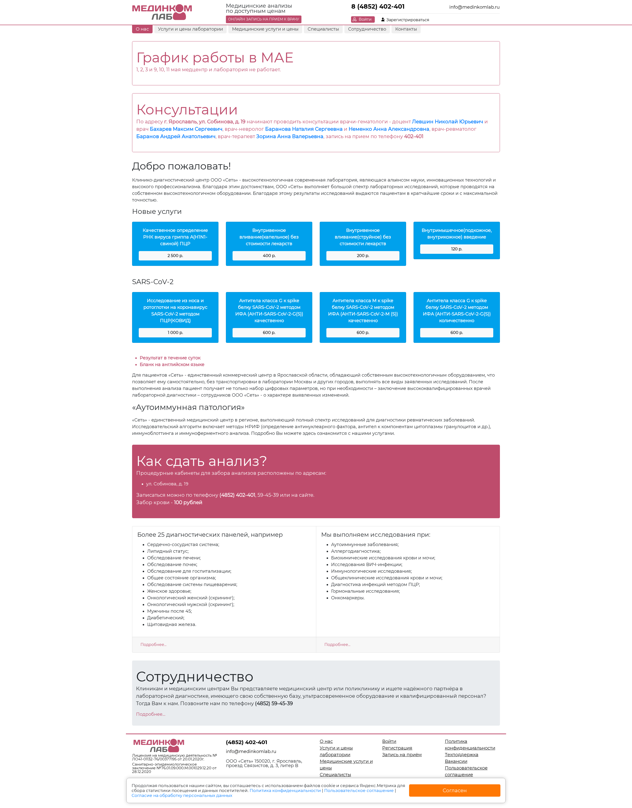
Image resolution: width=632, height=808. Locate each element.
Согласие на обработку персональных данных (182, 795)
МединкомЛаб (162, 12)
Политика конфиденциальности (285, 790)
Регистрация (397, 748)
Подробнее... (153, 644)
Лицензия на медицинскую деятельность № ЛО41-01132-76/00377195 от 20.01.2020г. (174, 757)
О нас (142, 29)
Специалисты (323, 29)
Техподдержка (461, 754)
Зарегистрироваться (407, 20)
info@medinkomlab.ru (474, 7)
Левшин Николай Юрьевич (447, 122)
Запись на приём (402, 754)
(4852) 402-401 (246, 742)
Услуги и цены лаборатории (190, 29)
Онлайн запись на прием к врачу (263, 19)
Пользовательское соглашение (359, 790)
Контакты (406, 29)
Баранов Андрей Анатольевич (176, 136)
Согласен (455, 790)
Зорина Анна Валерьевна (289, 136)
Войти (365, 19)
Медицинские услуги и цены (265, 29)
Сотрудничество (367, 29)
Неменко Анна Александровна (389, 129)
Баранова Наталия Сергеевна (304, 129)
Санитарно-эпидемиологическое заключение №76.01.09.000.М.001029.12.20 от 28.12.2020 (174, 767)
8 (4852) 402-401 (378, 6)
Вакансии (456, 761)
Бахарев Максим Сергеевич (186, 129)
